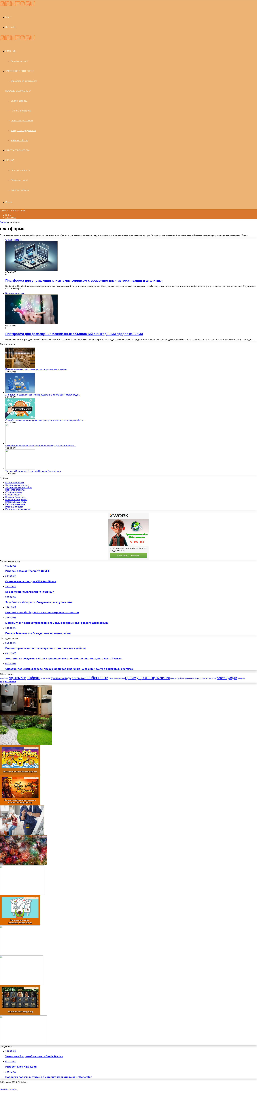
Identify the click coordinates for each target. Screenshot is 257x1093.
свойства (212, 678)
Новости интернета (20, 170)
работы (181, 678)
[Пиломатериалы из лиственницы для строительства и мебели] (20, 367)
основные (78, 678)
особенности (96, 677)
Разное (9, 160)
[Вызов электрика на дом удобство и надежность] (22, 834)
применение (161, 678)
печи (111, 678)
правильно (121, 678)
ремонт (204, 678)
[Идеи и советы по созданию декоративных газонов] (26, 744)
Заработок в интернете (19, 71)
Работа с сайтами (19, 140)
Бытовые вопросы (20, 190)
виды (12, 678)
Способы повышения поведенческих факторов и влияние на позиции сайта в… (45, 420)
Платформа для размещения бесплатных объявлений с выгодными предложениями (74, 334)
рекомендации (192, 678)
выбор (21, 678)
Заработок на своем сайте (24, 81)
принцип (173, 678)
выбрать (33, 678)
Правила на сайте (20, 61)
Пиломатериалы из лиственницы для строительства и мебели (36, 369)
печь (115, 678)
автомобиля (4, 678)
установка (241, 678)
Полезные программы (22, 121)
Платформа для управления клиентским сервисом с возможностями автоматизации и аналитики (84, 280)
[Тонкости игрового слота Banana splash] (20, 774)
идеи (48, 678)
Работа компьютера (17, 150)
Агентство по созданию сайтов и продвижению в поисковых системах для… (43, 395)
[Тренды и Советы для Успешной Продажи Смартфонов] (20, 469)
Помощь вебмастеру (18, 91)
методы (66, 678)
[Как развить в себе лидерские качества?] (20, 954)
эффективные (8, 681)
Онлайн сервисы (19, 101)
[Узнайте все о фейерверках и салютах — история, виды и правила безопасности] (23, 864)
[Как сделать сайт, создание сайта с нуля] (20, 924)
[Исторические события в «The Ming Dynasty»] (20, 804)
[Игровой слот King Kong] (20, 1014)
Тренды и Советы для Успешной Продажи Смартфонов (33, 471)
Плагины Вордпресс (21, 111)
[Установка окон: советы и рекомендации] (21, 984)
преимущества (138, 677)
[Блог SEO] (17, 5)
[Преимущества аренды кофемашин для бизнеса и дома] (26, 714)
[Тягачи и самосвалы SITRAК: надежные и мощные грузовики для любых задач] (22, 894)
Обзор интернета (19, 180)
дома (43, 678)
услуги (232, 678)
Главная (4, 222)
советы (222, 678)
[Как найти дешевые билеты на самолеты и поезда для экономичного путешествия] (20, 443)
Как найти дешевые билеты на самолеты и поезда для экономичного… (40, 446)
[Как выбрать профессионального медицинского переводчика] (23, 1044)
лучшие (56, 678)
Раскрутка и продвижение (23, 130)
